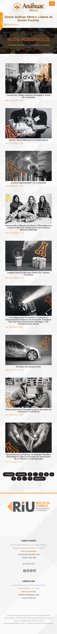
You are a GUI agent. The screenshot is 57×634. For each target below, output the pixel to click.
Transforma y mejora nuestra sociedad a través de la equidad (28, 96)
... (35, 474)
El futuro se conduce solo (28, 367)
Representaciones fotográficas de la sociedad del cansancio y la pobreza (29, 410)
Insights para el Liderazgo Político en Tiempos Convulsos (28, 273)
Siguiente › (39, 479)
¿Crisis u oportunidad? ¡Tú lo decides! (28, 183)
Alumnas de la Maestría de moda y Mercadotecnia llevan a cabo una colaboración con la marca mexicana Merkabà (28, 227)
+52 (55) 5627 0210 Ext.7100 (28, 554)
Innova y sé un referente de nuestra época (28, 140)
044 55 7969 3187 (29, 598)
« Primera (9, 474)
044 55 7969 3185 (29, 558)
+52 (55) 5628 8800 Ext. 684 (28, 595)
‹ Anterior (21, 474)
